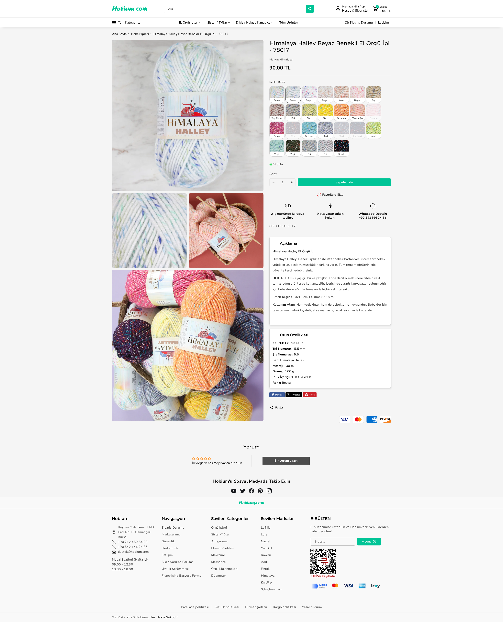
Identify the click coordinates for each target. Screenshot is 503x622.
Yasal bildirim (312, 607)
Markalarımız (171, 534)
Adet (273, 174)
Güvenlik (168, 541)
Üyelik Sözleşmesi (175, 569)
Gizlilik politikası (227, 607)
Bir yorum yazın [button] (286, 461)
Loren (265, 534)
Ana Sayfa (119, 34)
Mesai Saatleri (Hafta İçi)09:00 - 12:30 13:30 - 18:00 (130, 564)
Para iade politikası (195, 607)
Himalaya (267, 576)
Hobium (142, 617)
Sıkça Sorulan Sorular (177, 562)
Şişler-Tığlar (220, 534)
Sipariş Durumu (173, 527)
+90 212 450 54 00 (133, 542)
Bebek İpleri (140, 34)
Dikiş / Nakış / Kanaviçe (253, 22)
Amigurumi (219, 541)
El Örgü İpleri (188, 22)
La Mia (266, 527)
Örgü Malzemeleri (224, 569)
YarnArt (266, 548)
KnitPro (266, 582)
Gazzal (266, 541)
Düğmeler (218, 576)
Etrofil (265, 569)
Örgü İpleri (219, 527)
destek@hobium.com (133, 552)
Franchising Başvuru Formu (182, 576)
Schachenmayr (271, 589)
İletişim (167, 555)
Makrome (218, 555)
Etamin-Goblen (222, 548)
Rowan (266, 555)
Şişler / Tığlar (217, 22)
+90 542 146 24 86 (372, 217)
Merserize (218, 562)
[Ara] (310, 9)
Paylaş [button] (279, 407)
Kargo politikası (284, 607)
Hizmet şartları (256, 607)
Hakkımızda (170, 548)
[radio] (277, 94)
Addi (264, 562)
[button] (382, 9)
